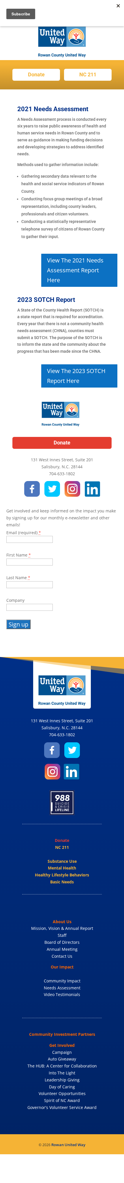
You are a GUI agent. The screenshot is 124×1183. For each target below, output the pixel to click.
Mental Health (62, 868)
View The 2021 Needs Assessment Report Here (75, 270)
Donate (36, 74)
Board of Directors (62, 942)
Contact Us (62, 956)
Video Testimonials (62, 994)
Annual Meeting (62, 949)
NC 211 (87, 74)
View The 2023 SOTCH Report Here (76, 376)
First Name (18, 555)
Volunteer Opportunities (62, 1093)
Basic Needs (62, 882)
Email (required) (23, 532)
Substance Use (62, 861)
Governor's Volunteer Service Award (62, 1107)
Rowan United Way (68, 1144)
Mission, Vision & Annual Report (62, 928)
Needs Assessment (62, 988)
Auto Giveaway (62, 1059)
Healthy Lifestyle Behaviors (62, 875)
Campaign (62, 1052)
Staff (62, 935)
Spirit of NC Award (62, 1100)
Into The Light (62, 1073)
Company (15, 600)
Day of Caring (62, 1087)
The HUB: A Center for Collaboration (62, 1066)
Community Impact (62, 981)
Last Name (18, 577)
